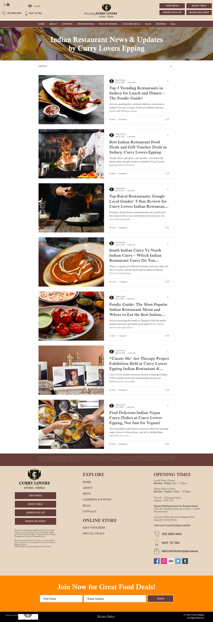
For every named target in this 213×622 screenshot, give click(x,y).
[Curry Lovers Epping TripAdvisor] (171, 561)
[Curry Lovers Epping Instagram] (164, 561)
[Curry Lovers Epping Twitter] (178, 561)
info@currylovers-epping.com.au (180, 550)
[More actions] (169, 81)
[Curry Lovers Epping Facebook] (157, 561)
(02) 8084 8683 (14, 13)
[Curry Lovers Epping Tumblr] (185, 561)
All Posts (42, 66)
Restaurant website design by (15, 615)
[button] (6, 4)
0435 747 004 (35, 13)
